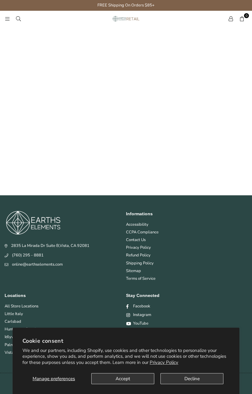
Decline (192, 379)
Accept (123, 379)
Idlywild (12, 337)
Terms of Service (141, 278)
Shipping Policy (140, 263)
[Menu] (7, 19)
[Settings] (230, 18)
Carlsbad (13, 321)
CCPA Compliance (142, 232)
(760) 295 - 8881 (28, 255)
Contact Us (136, 240)
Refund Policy (138, 255)
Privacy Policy (164, 362)
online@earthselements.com (37, 264)
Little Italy (14, 314)
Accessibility (137, 224)
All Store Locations (21, 306)
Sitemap (133, 271)
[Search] (18, 19)
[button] (241, 18)
